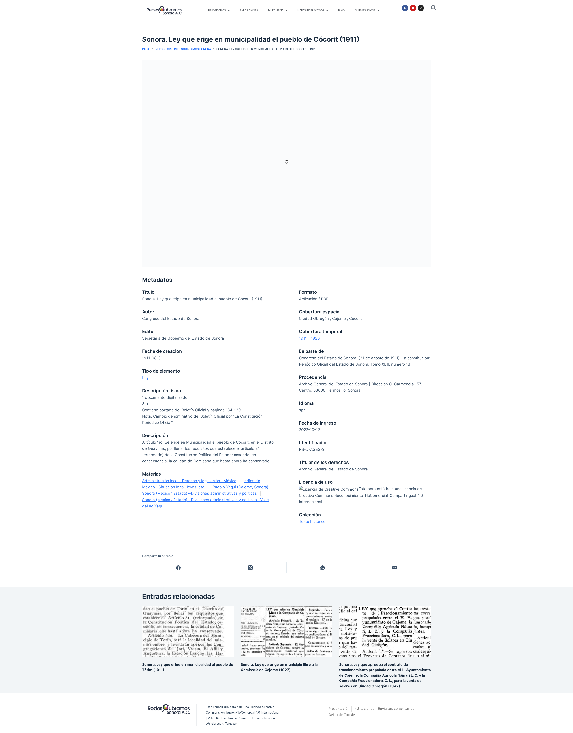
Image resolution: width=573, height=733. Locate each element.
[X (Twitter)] (250, 567)
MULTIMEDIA (275, 10)
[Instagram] (421, 8)
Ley (145, 377)
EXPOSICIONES (249, 10)
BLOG (341, 10)
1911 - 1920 (309, 338)
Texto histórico (312, 521)
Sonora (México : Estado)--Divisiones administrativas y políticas (199, 493)
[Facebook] (405, 8)
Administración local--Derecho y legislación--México (189, 481)
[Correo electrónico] (395, 567)
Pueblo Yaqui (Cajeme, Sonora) (240, 487)
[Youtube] (413, 8)
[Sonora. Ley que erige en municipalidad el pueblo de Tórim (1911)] (188, 632)
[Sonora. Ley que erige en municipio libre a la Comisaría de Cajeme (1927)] (286, 632)
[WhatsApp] (323, 567)
